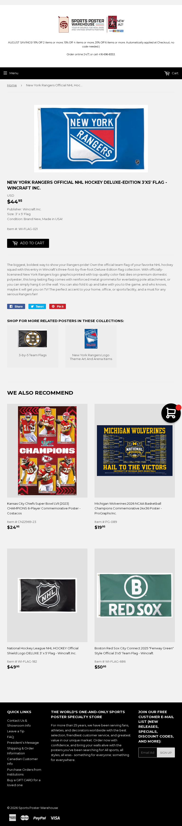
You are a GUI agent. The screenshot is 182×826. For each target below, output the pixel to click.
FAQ (10, 737)
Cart (174, 73)
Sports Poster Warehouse (38, 808)
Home (12, 85)
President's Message (23, 742)
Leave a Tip (15, 731)
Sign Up (166, 752)
